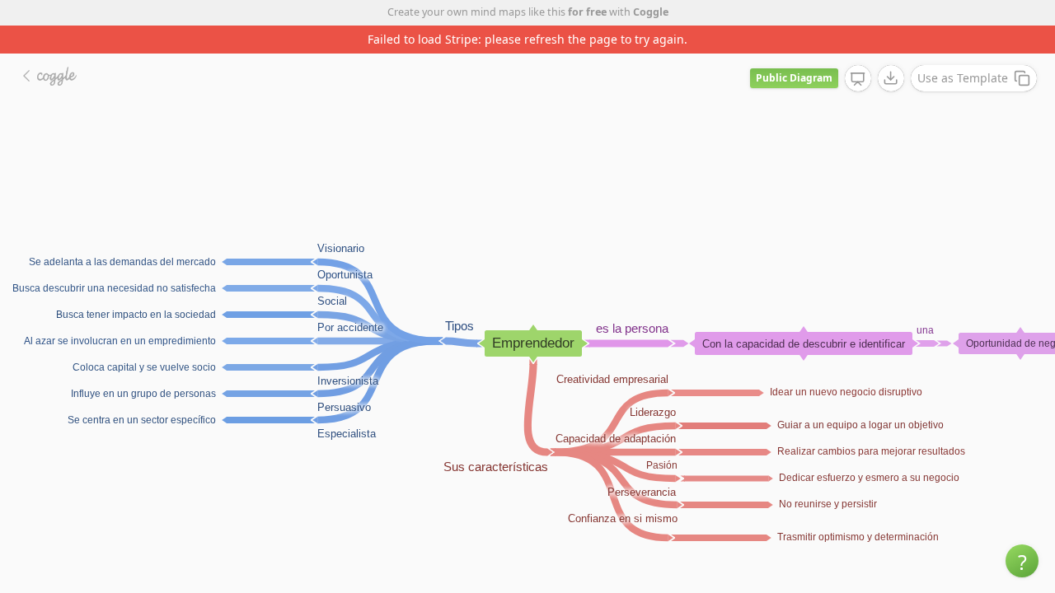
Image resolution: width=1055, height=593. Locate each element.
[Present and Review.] (858, 79)
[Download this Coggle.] (891, 78)
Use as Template (962, 78)
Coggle (650, 12)
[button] (1022, 560)
